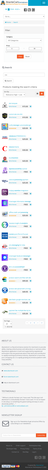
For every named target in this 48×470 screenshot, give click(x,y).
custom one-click (15, 114)
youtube (33, 9)
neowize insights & (18, 223)
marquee (13, 103)
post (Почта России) (18, 234)
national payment (18, 180)
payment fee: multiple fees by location (26, 310)
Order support (20, 445)
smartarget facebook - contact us (23, 256)
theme (14, 147)
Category (9, 37)
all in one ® (17, 267)
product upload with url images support (23, 289)
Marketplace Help (35, 445)
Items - (13, 9)
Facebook (25, 9)
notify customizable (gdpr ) (24, 125)
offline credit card (18, 212)
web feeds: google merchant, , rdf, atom (23, 299)
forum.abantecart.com (11, 377)
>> (42, 323)
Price (8, 46)
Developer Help (11, 449)
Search (15, 22)
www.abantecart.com (11, 371)
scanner (18, 169)
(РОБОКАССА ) (17, 136)
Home (8, 22)
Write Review (12, 106)
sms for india (17, 245)
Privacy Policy (24, 449)
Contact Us (15, 452)
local (13, 158)
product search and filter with (23, 278)
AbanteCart (40, 465)
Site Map (25, 452)
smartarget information (20, 201)
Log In (34, 452)
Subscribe (41, 435)
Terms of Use (37, 449)
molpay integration (18, 190)
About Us (9, 445)
